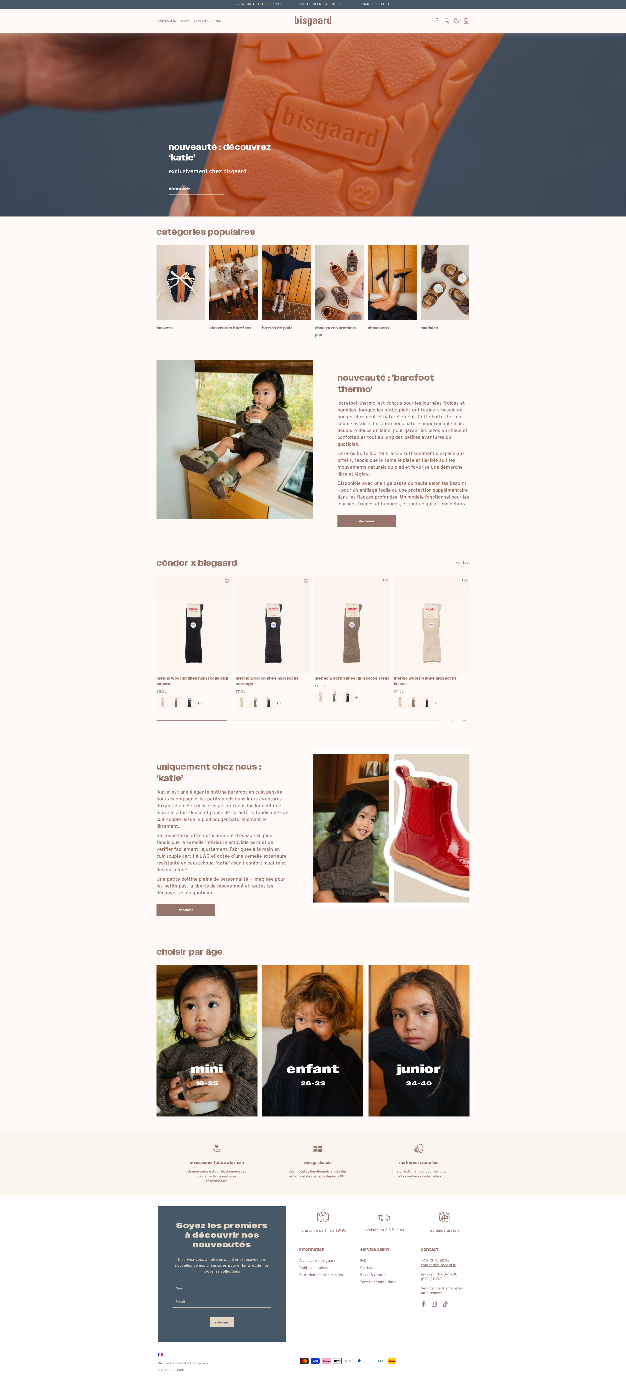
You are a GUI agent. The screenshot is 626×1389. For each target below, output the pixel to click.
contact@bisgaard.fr (438, 1265)
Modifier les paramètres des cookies (183, 1363)
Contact (367, 1268)
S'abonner (222, 1322)
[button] (447, 21)
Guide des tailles (313, 1268)
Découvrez (366, 521)
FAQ (363, 1261)
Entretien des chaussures (321, 1275)
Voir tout (463, 563)
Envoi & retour (372, 1275)
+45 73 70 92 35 (435, 1260)
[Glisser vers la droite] (464, 721)
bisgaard (177, 1370)
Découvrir (186, 910)
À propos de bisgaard (317, 1261)
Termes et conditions (378, 1282)
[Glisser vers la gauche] (453, 721)
